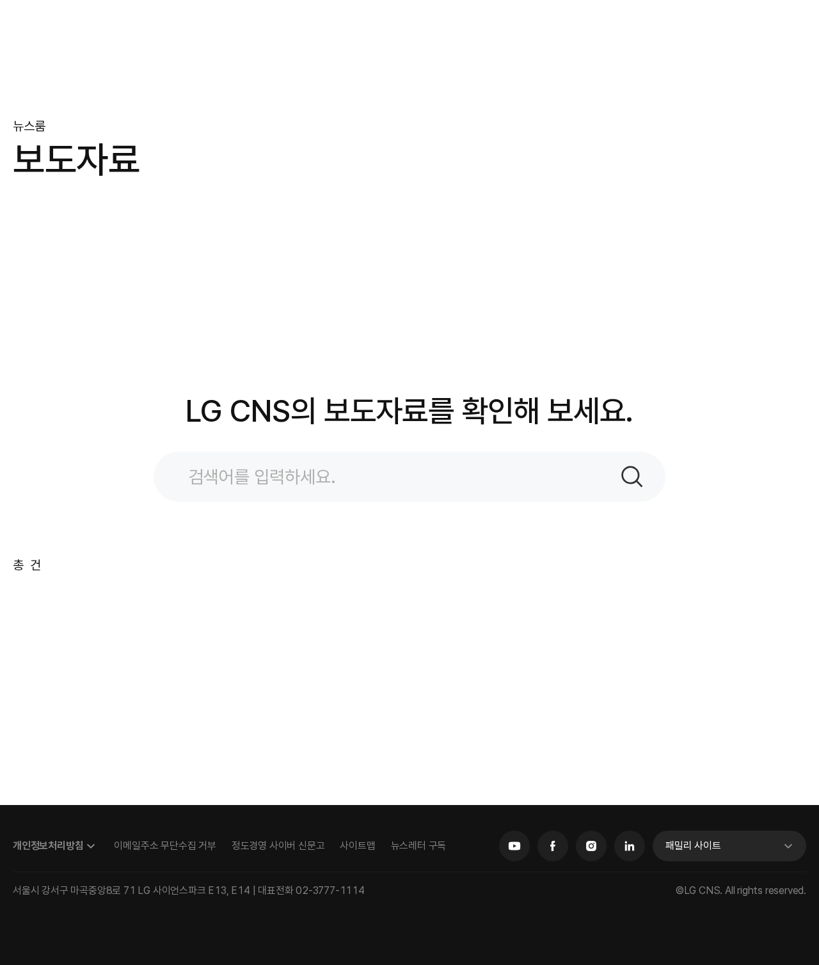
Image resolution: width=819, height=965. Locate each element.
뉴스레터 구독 (419, 846)
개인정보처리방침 (48, 846)
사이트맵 (357, 846)
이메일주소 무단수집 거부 (165, 846)
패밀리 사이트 (693, 846)
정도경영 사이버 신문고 (278, 846)
